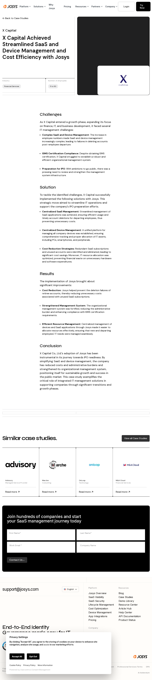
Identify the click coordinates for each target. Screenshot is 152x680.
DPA (148, 667)
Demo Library (126, 600)
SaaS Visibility (96, 597)
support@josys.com (20, 589)
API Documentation (130, 616)
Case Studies (126, 597)
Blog (121, 593)
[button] (24, 7)
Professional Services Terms (129, 667)
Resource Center (128, 604)
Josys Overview (97, 593)
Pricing (67, 6)
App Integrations (97, 616)
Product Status (127, 619)
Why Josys (52, 6)
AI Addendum (144, 673)
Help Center (125, 612)
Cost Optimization (98, 608)
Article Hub (125, 608)
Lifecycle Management (101, 604)
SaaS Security (96, 600)
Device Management (99, 612)
